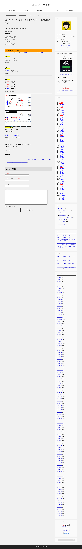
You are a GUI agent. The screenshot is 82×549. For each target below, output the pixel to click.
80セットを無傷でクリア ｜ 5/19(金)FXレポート (17, 162)
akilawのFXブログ (41, 5)
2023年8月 (59, 348)
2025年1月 (59, 312)
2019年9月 (59, 451)
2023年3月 (59, 359)
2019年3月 (59, 465)
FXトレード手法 (12, 10)
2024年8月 (59, 323)
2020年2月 (59, 440)
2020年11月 (59, 420)
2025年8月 (59, 297)
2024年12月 (60, 314)
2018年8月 (59, 480)
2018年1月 (59, 496)
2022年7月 (59, 376)
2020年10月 (60, 423)
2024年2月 (59, 334)
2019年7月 (59, 456)
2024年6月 (59, 328)
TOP (11, 15)
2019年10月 (60, 449)
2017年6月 (59, 511)
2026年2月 (59, 283)
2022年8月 (59, 374)
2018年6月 (59, 484)
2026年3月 (59, 281)
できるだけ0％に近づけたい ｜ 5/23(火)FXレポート (39, 159)
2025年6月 (59, 301)
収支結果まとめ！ (41, 10)
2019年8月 (59, 454)
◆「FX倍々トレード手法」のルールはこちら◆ (33, 52)
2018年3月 (59, 491)
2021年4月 (59, 409)
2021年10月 (60, 396)
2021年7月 (59, 403)
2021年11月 (59, 394)
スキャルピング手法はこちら (66, 47)
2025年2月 (59, 310)
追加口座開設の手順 (63, 215)
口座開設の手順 (62, 212)
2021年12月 (60, 392)
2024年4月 (59, 332)
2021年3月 (59, 412)
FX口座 (26, 10)
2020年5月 (59, 434)
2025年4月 (59, 306)
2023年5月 (59, 354)
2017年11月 (59, 500)
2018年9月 (59, 478)
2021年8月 (59, 401)
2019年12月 (60, 445)
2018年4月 (59, 489)
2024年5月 (59, 330)
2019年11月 (59, 447)
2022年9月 (59, 372)
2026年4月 (59, 279)
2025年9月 (59, 295)
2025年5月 (59, 303)
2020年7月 (59, 429)
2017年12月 (60, 498)
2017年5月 (59, 513)
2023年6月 (59, 352)
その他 (59, 226)
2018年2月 (59, 493)
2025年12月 (60, 288)
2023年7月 (59, 350)
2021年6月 (59, 405)
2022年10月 (60, 370)
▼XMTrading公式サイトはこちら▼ (66, 74)
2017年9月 (59, 504)
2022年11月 (59, 367)
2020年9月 (59, 425)
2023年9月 (59, 345)
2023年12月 (60, 339)
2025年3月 (59, 308)
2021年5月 (59, 407)
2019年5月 (59, 460)
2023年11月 (59, 341)
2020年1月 (59, 443)
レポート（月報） (55, 10)
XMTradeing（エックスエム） (64, 210)
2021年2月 (59, 414)
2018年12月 (60, 471)
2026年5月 (59, 277)
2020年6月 (59, 431)
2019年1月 (59, 469)
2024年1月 (59, 336)
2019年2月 (59, 467)
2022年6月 (59, 378)
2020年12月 (60, 418)
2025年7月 (59, 299)
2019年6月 (59, 458)
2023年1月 (59, 363)
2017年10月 (60, 502)
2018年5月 (59, 487)
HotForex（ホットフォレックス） (65, 217)
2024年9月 (59, 321)
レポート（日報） (70, 10)
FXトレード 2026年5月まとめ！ (64, 235)
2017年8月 (59, 507)
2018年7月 (59, 482)
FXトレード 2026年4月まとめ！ (64, 237)
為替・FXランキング (66, 526)
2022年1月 (59, 389)
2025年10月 (60, 292)
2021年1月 (59, 416)
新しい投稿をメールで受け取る (12, 206)
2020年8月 (59, 427)
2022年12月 (60, 365)
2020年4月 (59, 436)
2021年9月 (59, 398)
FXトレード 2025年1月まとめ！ (64, 256)
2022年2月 (59, 387)
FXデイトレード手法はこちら (66, 45)
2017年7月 (59, 509)
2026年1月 (59, 286)
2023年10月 (60, 343)
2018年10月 (60, 476)
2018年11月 (59, 473)
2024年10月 (60, 319)
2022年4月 (59, 383)
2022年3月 (59, 385)
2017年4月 (59, 515)
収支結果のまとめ (61, 219)
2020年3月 (59, 438)
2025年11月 (59, 290)
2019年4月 (59, 462)
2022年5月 (59, 381)
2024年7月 (59, 325)
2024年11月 (59, 317)
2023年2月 (59, 361)
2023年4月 (59, 356)
